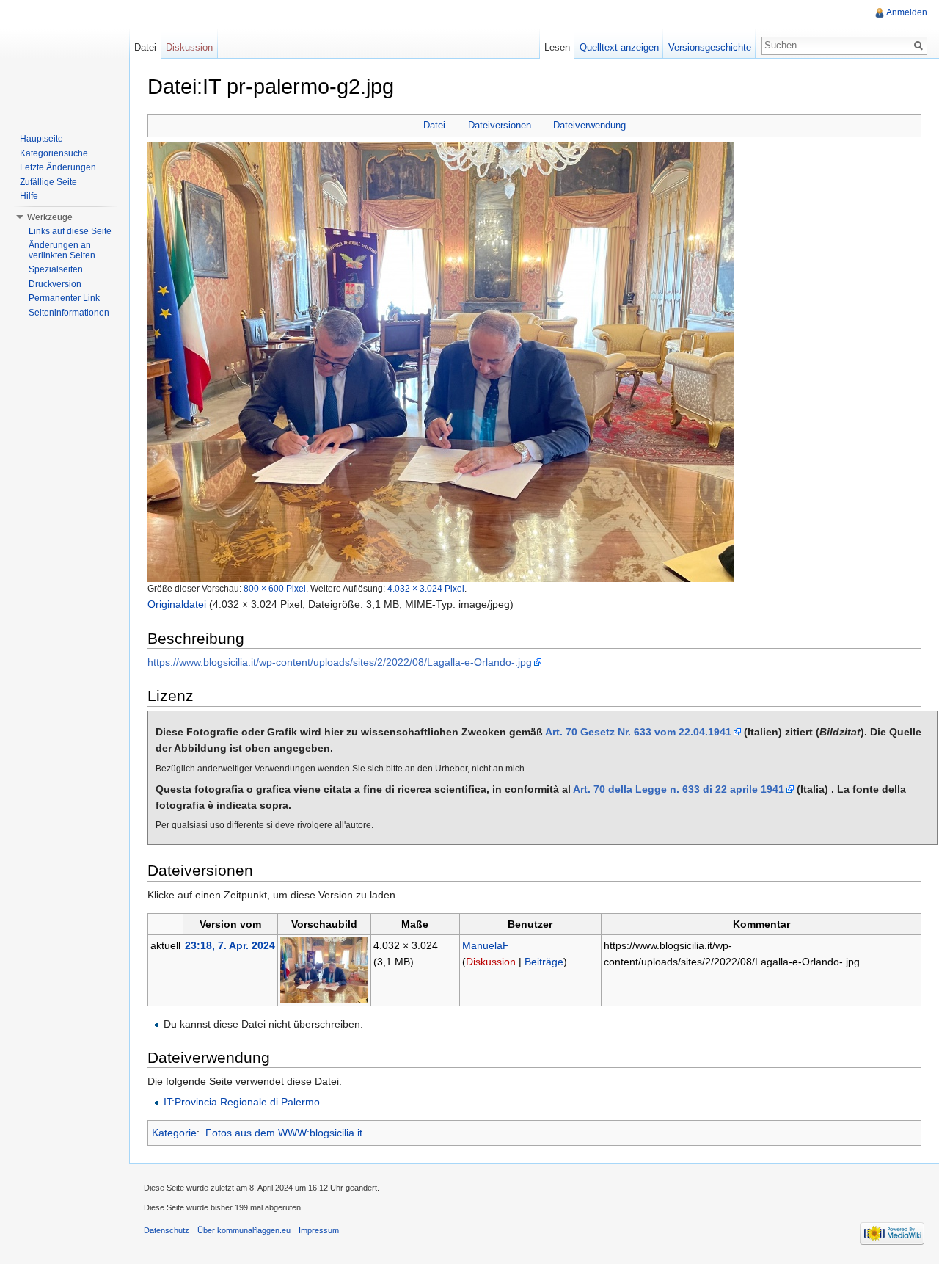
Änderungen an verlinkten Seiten (62, 250)
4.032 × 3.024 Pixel (425, 588)
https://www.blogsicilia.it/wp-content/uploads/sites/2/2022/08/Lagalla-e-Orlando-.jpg (339, 662)
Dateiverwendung (589, 125)
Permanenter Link (64, 298)
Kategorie (174, 1132)
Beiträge (544, 961)
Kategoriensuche (54, 153)
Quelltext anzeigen (619, 47)
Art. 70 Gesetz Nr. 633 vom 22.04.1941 (638, 732)
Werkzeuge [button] (50, 217)
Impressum (319, 1230)
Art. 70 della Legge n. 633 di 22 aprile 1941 (678, 789)
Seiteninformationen (69, 313)
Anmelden (906, 12)
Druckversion (55, 284)
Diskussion (491, 961)
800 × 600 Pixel (275, 588)
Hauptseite (41, 139)
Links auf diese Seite (70, 231)
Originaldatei (176, 604)
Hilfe (29, 196)
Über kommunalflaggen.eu (244, 1230)
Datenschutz (166, 1230)
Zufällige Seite (48, 182)
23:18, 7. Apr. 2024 (230, 945)
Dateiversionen (499, 125)
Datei (434, 125)
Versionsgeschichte (709, 47)
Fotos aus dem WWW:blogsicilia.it (283, 1132)
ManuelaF (485, 945)
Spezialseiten (56, 269)
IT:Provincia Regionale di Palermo (242, 1102)
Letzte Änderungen (58, 167)
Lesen (557, 47)
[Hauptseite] (64, 58)
